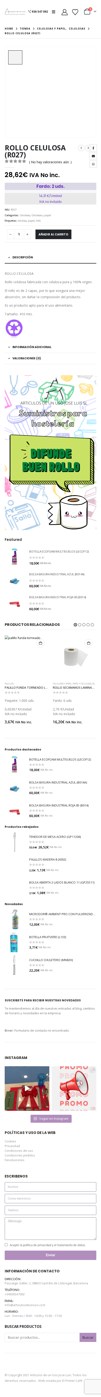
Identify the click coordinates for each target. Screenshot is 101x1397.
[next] (88, 148)
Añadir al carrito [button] (40, 643)
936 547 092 (40, 12)
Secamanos (58, 683)
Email (93, 156)
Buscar (88, 1337)
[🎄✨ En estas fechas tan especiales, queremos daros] (27, 1088)
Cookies (10, 1141)
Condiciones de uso (19, 1150)
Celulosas (25, 215)
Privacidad (12, 1146)
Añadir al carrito (53, 234)
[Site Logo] (15, 12)
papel (31, 220)
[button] (55, 12)
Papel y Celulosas (33, 683)
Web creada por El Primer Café (60, 1380)
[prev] (81, 148)
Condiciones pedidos (20, 1155)
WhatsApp (93, 164)
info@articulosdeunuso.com (25, 1305)
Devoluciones (14, 1160)
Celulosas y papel (41, 215)
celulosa (22, 220)
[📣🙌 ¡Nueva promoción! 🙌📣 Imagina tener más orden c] (74, 1088)
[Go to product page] (14, 557)
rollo (38, 220)
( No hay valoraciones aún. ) (50, 162)
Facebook (93, 148)
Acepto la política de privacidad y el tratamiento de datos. (48, 1245)
